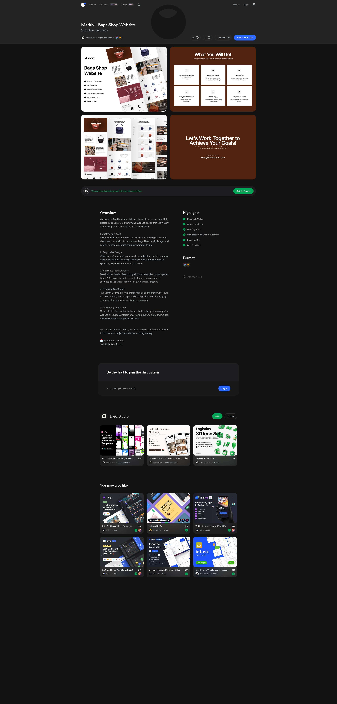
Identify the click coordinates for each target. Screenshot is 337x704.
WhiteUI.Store (205, 574)
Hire (217, 416)
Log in (246, 4)
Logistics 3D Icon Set (204, 458)
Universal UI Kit (155, 526)
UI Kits (114, 530)
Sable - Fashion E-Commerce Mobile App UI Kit (165, 458)
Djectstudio (90, 37)
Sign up (236, 4)
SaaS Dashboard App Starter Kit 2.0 (117, 570)
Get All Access (243, 191)
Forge (127, 4)
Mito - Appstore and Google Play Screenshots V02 (118, 458)
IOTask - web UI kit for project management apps (211, 570)
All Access (108, 4)
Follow (231, 416)
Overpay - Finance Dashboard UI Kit (164, 570)
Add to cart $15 (245, 37)
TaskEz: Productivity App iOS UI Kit (210, 526)
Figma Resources (105, 37)
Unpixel (156, 574)
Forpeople (157, 530)
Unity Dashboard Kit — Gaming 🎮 (117, 526)
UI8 (107, 530)
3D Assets (214, 462)
